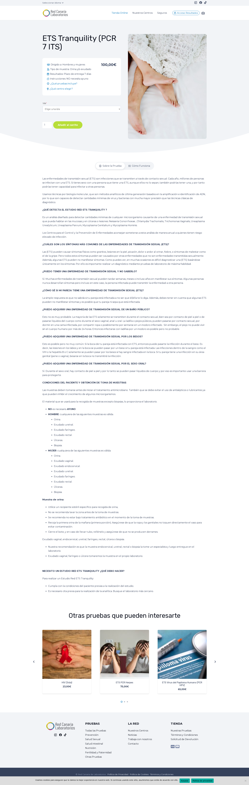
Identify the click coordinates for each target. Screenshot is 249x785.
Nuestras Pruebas (181, 730)
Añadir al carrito (68, 125)
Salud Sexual (92, 739)
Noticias (132, 735)
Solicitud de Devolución (184, 739)
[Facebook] (200, 2)
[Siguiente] (215, 662)
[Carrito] (203, 13)
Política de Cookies (139, 774)
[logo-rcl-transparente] (55, 13)
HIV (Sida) (67, 682)
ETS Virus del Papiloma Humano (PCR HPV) (182, 684)
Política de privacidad (202, 781)
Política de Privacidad (117, 774)
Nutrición (90, 748)
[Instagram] (195, 2)
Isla (45, 103)
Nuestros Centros (138, 730)
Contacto (133, 743)
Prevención (91, 735)
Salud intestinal (94, 743)
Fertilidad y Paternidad (98, 752)
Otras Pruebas (93, 756)
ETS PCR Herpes (124, 682)
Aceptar (184, 781)
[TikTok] (205, 2)
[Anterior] (34, 662)
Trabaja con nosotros (140, 739)
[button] (52, 3)
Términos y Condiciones (184, 735)
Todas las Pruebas (95, 730)
